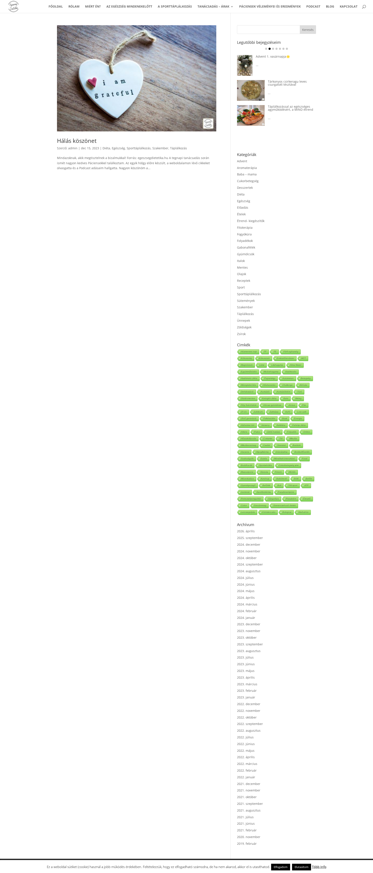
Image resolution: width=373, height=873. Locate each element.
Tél (281, 438)
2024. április (246, 598)
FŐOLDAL (56, 6)
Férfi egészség (291, 351)
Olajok (241, 274)
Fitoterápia (245, 227)
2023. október (247, 637)
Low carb (302, 412)
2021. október (247, 797)
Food (304, 458)
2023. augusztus (249, 651)
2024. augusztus (249, 571)
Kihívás (303, 385)
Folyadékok (245, 241)
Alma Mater (295, 365)
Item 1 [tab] (266, 49)
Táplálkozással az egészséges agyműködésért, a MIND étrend (290, 108)
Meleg (299, 398)
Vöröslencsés (268, 512)
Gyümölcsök (245, 254)
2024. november (248, 551)
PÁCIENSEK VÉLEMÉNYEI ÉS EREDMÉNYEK (270, 6)
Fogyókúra (244, 234)
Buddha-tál (246, 465)
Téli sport (292, 485)
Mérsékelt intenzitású (284, 458)
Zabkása (274, 412)
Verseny (266, 425)
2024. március (247, 604)
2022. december (248, 704)
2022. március (247, 764)
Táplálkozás (178, 148)
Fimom (278, 472)
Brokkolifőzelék (302, 452)
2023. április (246, 677)
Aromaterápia (247, 168)
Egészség (118, 148)
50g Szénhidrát (248, 405)
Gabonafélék (246, 247)
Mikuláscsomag (248, 445)
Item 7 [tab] (287, 49)
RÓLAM (73, 6)
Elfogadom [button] (281, 867)
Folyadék (291, 432)
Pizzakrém (291, 499)
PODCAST (313, 6)
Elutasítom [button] (301, 867)
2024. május (245, 591)
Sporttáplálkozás (139, 148)
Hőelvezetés (269, 385)
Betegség (306, 378)
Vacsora (245, 452)
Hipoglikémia (262, 452)
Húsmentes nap (249, 351)
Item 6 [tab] (283, 49)
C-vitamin (267, 438)
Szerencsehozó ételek (284, 505)
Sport (241, 287)
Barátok (297, 445)
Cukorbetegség (248, 181)
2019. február (247, 843)
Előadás (242, 207)
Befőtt (309, 478)
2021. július (245, 817)
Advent (242, 161)
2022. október (247, 717)
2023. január (246, 697)
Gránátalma (282, 452)
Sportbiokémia (264, 492)
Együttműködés (249, 371)
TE (275, 351)
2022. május (245, 751)
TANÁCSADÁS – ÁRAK (213, 6)
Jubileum (258, 412)
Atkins (244, 432)
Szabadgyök (247, 458)
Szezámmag (260, 505)
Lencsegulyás (248, 512)
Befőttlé (266, 485)
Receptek (243, 281)
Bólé (296, 478)
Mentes (242, 267)
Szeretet (281, 445)
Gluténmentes (248, 398)
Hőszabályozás (248, 438)
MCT (303, 358)
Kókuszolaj (246, 358)
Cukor (244, 505)
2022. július (245, 737)
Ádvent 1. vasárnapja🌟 (273, 56)
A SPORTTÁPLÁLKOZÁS (175, 6)
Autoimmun (288, 378)
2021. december (248, 784)
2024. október (247, 558)
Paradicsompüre (286, 492)
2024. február (247, 611)
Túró (299, 392)
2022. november (248, 711)
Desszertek (245, 188)
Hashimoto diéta (249, 378)
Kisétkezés (291, 371)
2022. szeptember (250, 724)
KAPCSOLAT (348, 6)
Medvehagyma (271, 371)
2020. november (248, 837)
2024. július (245, 578)
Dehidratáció (247, 392)
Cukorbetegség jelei (289, 465)
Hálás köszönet (76, 141)
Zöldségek (244, 327)
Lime (262, 365)
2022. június (246, 744)
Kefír (288, 412)
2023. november (248, 631)
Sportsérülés (265, 465)
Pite (304, 405)
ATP (307, 485)
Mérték (292, 472)
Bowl (284, 418)
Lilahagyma (277, 365)
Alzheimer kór (247, 425)
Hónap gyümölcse (272, 405)
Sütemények (246, 301)
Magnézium (247, 365)
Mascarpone (247, 472)
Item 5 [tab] (280, 49)
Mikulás (293, 438)
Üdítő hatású (273, 432)
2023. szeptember (250, 644)
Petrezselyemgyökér (251, 499)
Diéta (106, 148)
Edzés (264, 458)
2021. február (247, 830)
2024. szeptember (250, 564)
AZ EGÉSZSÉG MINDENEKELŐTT (129, 6)
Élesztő (307, 499)
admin (72, 148)
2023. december (248, 624)
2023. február (247, 691)
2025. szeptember (250, 538)
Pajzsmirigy (269, 378)
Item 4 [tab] (276, 49)
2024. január (246, 618)
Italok (241, 261)
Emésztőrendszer (285, 358)
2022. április (246, 757)
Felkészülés (269, 418)
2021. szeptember (250, 804)
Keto (286, 398)
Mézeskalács (247, 478)
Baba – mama (247, 174)
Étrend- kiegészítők (250, 221)
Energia (298, 418)
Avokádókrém (283, 392)
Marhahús (303, 512)
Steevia (264, 472)
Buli (279, 485)
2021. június (246, 823)
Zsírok (241, 334)
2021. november (248, 790)
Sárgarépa (273, 499)
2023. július (245, 657)
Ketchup (265, 478)
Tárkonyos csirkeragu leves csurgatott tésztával (287, 83)
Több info (319, 867)
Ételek (241, 214)
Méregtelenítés (248, 385)
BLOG (330, 6)
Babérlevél (282, 478)
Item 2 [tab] (270, 49)
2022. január (246, 777)
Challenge (288, 385)
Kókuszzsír (264, 358)
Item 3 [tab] (273, 49)
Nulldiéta (281, 425)
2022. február (247, 770)
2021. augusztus (249, 810)
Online (306, 432)
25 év (244, 412)
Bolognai (287, 512)
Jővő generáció (248, 418)
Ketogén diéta (269, 398)
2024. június (246, 584)
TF (265, 351)
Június (292, 405)
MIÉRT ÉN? (93, 6)
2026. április (246, 531)
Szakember (160, 148)
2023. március (247, 684)
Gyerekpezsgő (248, 485)
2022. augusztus (249, 730)
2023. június (246, 664)
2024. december (248, 544)
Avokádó (265, 392)
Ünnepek (243, 320)
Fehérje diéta (299, 425)
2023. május (245, 671)
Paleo (257, 432)
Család (266, 445)
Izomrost (245, 492)
